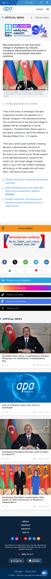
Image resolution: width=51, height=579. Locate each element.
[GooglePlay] (16, 560)
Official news (42, 17)
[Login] (47, 2)
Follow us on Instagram (16, 288)
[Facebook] (12, 539)
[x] (21, 539)
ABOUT (25, 521)
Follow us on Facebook (16, 301)
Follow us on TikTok (15, 295)
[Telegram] (29, 539)
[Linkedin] (34, 539)
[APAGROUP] (25, 554)
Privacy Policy (31, 571)
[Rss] (38, 539)
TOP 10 (25, 532)
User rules (18, 571)
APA (27, 136)
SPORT (39, 9)
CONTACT (25, 525)
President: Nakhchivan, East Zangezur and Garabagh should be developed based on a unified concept (24, 202)
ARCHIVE (25, 529)
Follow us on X (13, 308)
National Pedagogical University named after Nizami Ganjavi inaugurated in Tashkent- (24, 190)
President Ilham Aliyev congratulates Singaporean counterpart (26, 181)
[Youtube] (25, 539)
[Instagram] (16, 539)
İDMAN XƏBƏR (25, 228)
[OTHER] (47, 9)
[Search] (41, 3)
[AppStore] (34, 560)
